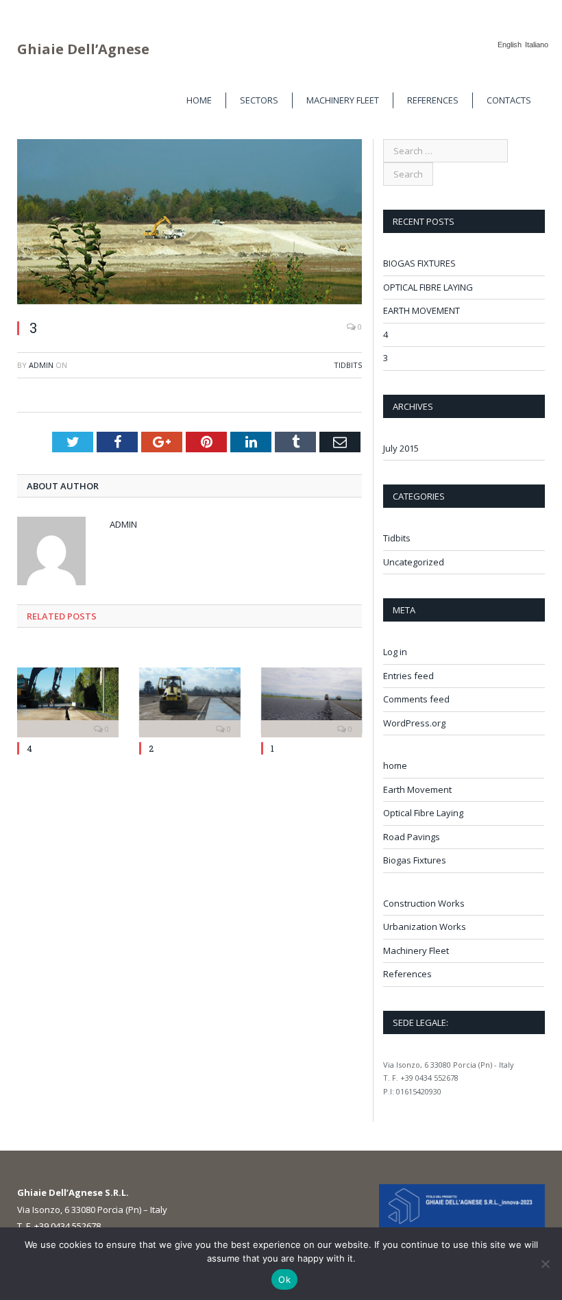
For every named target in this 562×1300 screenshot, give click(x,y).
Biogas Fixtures (414, 860)
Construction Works (424, 903)
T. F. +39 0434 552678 (59, 1226)
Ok (284, 1279)
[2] (190, 700)
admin (41, 365)
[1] (312, 700)
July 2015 (401, 448)
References (433, 100)
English (510, 45)
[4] (68, 700)
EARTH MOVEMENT (421, 310)
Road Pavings (411, 837)
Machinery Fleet (342, 100)
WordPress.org (414, 723)
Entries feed (408, 676)
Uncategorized (413, 562)
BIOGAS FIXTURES (419, 263)
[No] (545, 1264)
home (199, 100)
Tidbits (348, 365)
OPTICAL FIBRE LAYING (428, 287)
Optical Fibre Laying (423, 813)
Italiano (536, 45)
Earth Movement (417, 789)
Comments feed (416, 699)
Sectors (259, 100)
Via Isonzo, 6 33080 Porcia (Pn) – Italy (92, 1209)
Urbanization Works (424, 926)
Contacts (509, 100)
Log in (395, 652)
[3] (189, 223)
